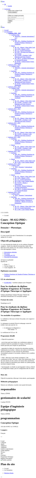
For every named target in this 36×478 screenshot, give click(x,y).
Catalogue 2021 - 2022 (14, 137)
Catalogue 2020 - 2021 (14, 151)
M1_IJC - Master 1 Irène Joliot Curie (25, 47)
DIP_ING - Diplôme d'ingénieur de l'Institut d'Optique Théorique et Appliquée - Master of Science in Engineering (24, 201)
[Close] (1, 436)
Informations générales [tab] (10, 252)
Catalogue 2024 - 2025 (14, 87)
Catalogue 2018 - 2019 (14, 192)
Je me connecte (12, 12)
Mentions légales (8, 473)
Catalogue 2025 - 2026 (14, 64)
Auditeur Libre (15, 35)
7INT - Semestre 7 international (23, 167)
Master (13, 46)
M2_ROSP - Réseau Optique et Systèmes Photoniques (23, 186)
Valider (10, 21)
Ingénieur (13, 39)
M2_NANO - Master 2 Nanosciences (21, 183)
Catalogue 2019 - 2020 (14, 164)
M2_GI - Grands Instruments (23, 50)
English (10, 6)
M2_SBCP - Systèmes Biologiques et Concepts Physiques (24, 59)
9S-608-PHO (8, 282)
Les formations (8, 31)
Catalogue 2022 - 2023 (14, 123)
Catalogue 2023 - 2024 (14, 109)
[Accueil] (3, 1)
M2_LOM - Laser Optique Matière (24, 162)
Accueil (6, 30)
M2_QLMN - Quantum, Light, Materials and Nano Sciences (23, 56)
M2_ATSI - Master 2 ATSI (22, 49)
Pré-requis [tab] (7, 254)
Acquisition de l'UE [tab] (9, 255)
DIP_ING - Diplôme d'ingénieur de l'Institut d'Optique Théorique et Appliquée (24, 42)
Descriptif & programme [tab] (11, 257)
